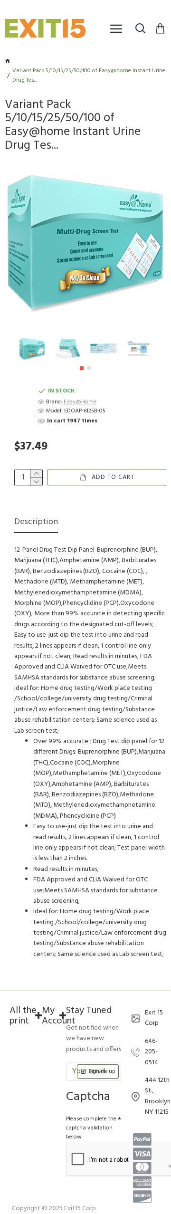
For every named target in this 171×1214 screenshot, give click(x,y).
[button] (82, 368)
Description (36, 523)
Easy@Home (80, 402)
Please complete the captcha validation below (91, 1128)
